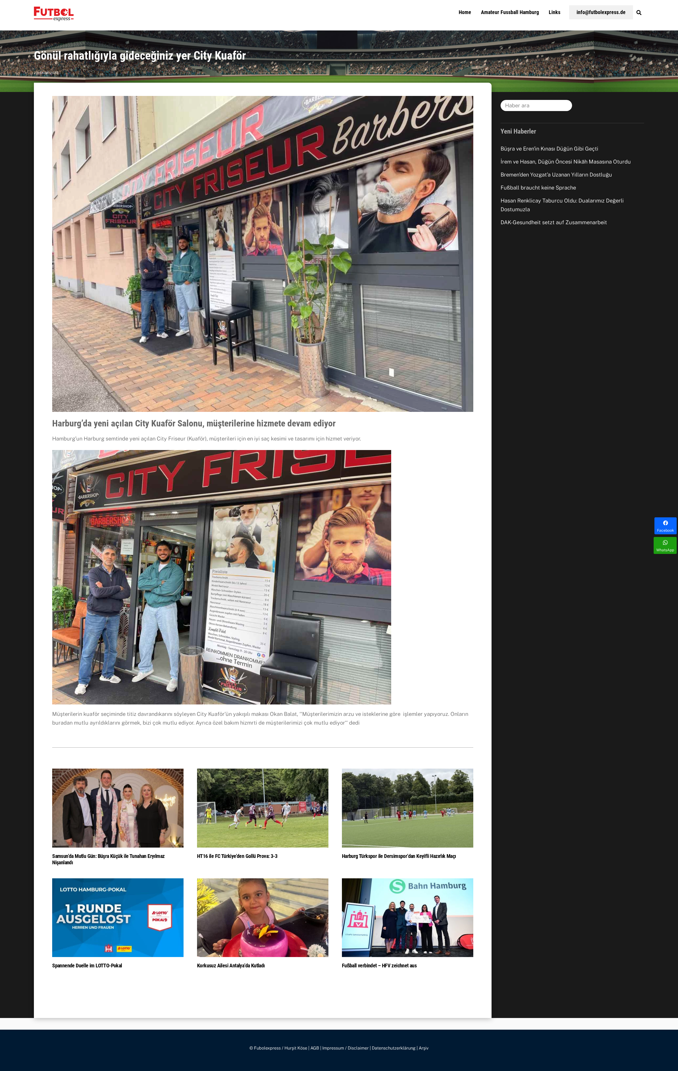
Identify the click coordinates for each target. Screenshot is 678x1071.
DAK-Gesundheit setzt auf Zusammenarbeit (554, 222)
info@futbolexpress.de (601, 12)
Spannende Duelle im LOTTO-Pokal (87, 965)
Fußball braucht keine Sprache (538, 187)
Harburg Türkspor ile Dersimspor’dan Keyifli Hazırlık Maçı (399, 856)
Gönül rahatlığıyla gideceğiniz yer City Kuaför (140, 56)
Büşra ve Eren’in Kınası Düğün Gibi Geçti (549, 149)
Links (554, 12)
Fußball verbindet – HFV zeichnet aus (379, 965)
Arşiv (424, 1048)
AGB (314, 1048)
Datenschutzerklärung (394, 1048)
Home (465, 12)
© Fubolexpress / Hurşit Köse (278, 1048)
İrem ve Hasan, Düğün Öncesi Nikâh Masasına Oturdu (566, 161)
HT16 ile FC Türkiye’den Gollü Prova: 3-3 (237, 856)
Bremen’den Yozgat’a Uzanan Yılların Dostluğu (556, 174)
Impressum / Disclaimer (345, 1048)
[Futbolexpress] (54, 18)
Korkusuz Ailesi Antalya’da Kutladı (231, 965)
